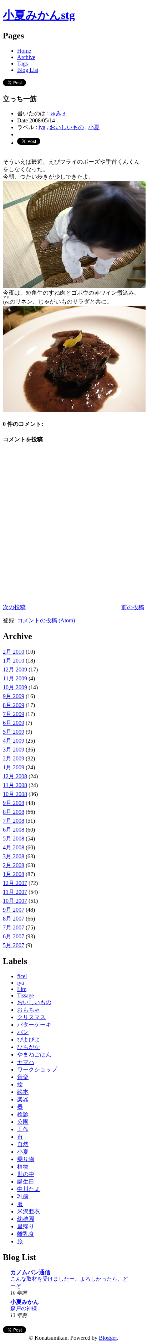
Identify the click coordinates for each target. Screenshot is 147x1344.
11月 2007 (15, 892)
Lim (21, 989)
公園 (23, 1122)
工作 (23, 1129)
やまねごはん (34, 1055)
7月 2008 (13, 821)
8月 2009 (13, 705)
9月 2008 (13, 803)
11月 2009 (15, 678)
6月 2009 (13, 723)
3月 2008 (13, 856)
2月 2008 (13, 865)
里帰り (25, 1226)
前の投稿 (132, 607)
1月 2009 (13, 767)
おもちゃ (28, 1010)
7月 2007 (13, 927)
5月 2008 (13, 839)
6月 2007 (13, 936)
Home (24, 51)
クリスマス (31, 1017)
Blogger (108, 1338)
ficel (22, 976)
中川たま (28, 1189)
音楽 (23, 1077)
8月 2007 (13, 919)
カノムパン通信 (30, 1272)
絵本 (23, 1092)
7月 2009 (13, 714)
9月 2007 (13, 910)
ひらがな (28, 1047)
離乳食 (25, 1234)
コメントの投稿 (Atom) (46, 620)
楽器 (23, 1099)
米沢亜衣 (28, 1211)
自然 (23, 1144)
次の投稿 (14, 607)
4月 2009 (13, 741)
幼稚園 (25, 1219)
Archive (26, 57)
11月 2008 (15, 785)
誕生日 (25, 1182)
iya (42, 127)
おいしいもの (67, 127)
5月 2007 (13, 945)
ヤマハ (25, 1062)
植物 (23, 1167)
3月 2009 (13, 750)
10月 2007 (15, 901)
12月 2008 (15, 776)
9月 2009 (13, 696)
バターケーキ (34, 1025)
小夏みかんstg (39, 15)
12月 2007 (15, 883)
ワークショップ (37, 1069)
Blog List (27, 70)
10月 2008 (15, 794)
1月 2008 (13, 874)
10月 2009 (15, 687)
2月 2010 (13, 652)
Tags (22, 63)
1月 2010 (13, 661)
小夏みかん (24, 1302)
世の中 (25, 1174)
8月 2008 (13, 812)
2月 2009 (13, 758)
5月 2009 (13, 732)
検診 (23, 1114)
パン (23, 1032)
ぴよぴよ (28, 1040)
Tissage (25, 995)
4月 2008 (13, 847)
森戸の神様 (23, 1308)
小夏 (94, 127)
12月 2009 (15, 669)
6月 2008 (13, 830)
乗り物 (25, 1159)
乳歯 (23, 1196)
